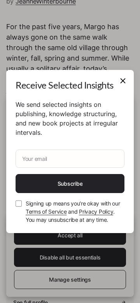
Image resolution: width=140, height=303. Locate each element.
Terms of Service (46, 211)
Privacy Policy (96, 211)
